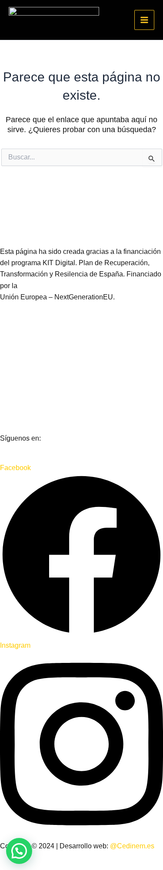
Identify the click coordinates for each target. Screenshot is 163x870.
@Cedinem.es (132, 846)
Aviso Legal (18, 349)
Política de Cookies (30, 408)
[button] (19, 851)
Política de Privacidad (33, 379)
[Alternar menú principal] (144, 20)
